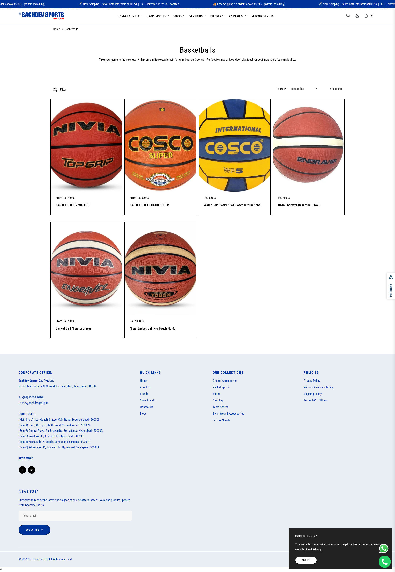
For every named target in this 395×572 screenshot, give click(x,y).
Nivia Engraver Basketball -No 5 (299, 205)
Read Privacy (313, 549)
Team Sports (220, 407)
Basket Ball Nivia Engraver (73, 328)
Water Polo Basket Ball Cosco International (232, 205)
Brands (144, 394)
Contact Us (146, 407)
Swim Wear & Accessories (228, 413)
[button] (348, 15)
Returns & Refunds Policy (318, 387)
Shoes (216, 394)
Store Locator (148, 400)
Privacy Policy (312, 381)
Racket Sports (221, 387)
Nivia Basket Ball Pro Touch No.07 (153, 328)
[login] (357, 15)
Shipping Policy (313, 394)
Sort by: (282, 89)
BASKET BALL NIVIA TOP (72, 205)
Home (56, 29)
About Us (145, 387)
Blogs (143, 413)
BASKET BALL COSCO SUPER (149, 205)
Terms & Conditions (315, 400)
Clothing (218, 400)
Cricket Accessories (225, 381)
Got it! (306, 560)
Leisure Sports (221, 420)
